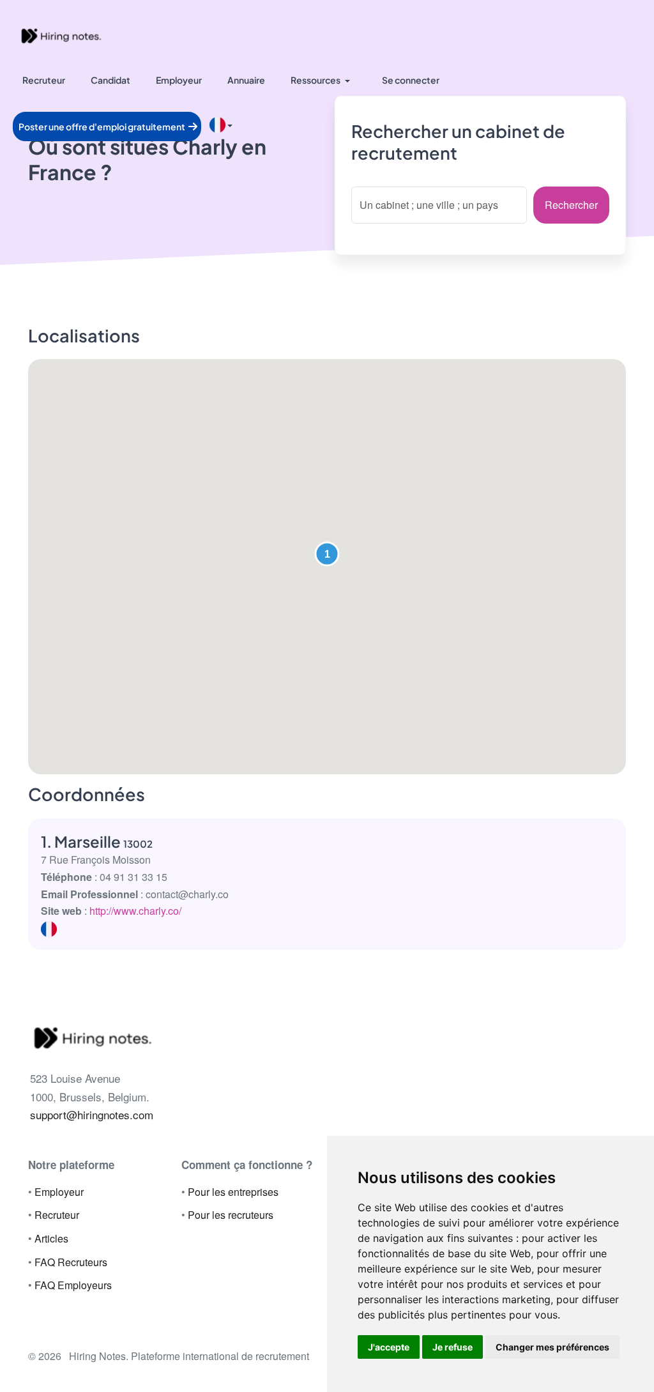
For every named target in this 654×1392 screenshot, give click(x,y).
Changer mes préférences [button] (552, 1347)
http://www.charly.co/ (135, 910)
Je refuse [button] (452, 1347)
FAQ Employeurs (73, 1285)
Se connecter (410, 80)
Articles (51, 1238)
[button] (327, 554)
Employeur (179, 80)
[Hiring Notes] (60, 34)
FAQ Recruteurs (70, 1262)
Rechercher (571, 204)
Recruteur (43, 80)
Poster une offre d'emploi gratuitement (102, 126)
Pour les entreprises (233, 1191)
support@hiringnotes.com (91, 1114)
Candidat (110, 80)
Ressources (315, 80)
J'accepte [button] (388, 1347)
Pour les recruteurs (230, 1214)
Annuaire (246, 80)
